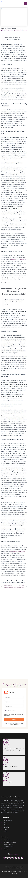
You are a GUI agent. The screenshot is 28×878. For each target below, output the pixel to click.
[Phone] (6, 775)
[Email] (6, 760)
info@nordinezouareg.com (10, 766)
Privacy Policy (17, 871)
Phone (5, 780)
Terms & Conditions (7, 871)
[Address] (6, 742)
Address (6, 747)
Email (5, 764)
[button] (25, 3)
